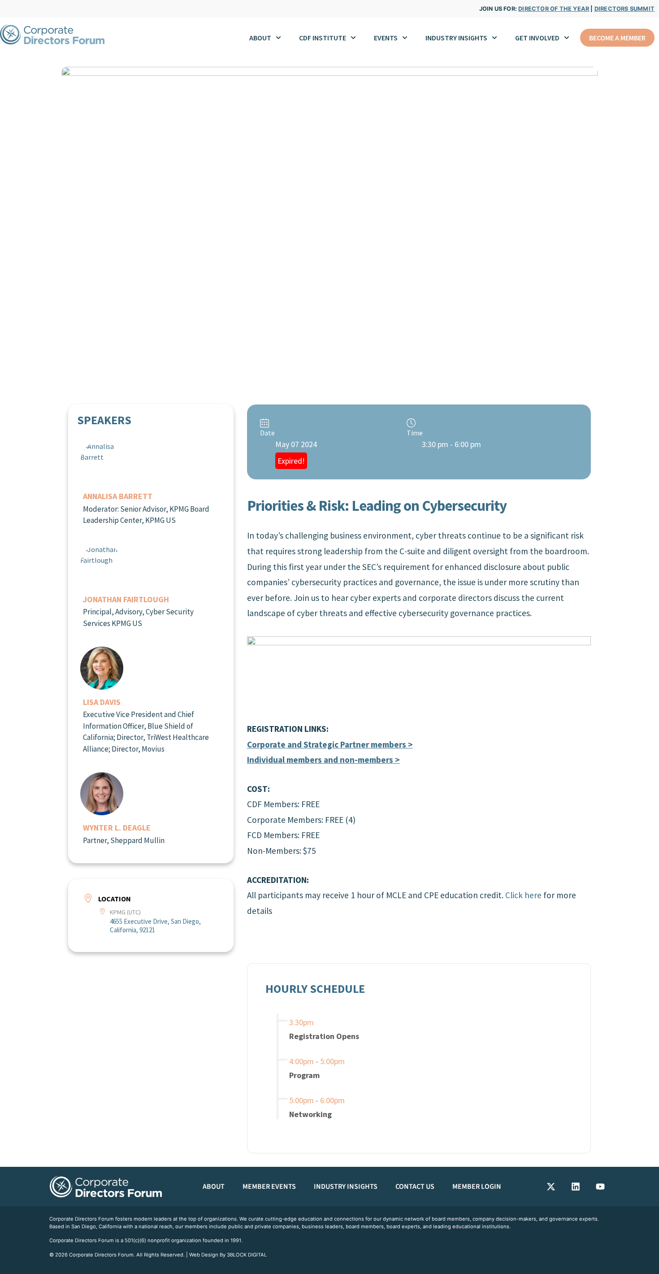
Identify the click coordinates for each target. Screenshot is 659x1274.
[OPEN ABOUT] (278, 37)
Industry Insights (345, 1186)
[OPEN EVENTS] (405, 37)
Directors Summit (624, 8)
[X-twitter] (551, 1187)
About (214, 1186)
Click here (523, 895)
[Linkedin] (576, 1187)
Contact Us (414, 1186)
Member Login (476, 1186)
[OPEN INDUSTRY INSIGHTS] (494, 37)
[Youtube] (600, 1187)
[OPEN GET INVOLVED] (566, 37)
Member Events (269, 1186)
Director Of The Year (553, 8)
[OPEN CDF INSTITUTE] (353, 37)
